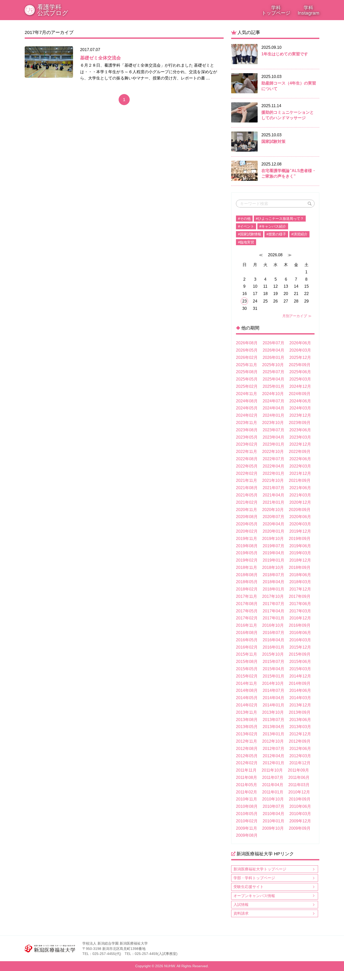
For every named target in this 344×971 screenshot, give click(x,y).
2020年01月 (273, 531)
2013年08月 (247, 719)
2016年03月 (300, 640)
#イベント (246, 226)
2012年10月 (273, 741)
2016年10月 (273, 625)
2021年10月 (273, 480)
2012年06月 (300, 748)
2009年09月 (300, 828)
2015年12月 (300, 647)
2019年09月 (300, 538)
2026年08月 (247, 343)
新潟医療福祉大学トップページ (259, 869)
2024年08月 (247, 401)
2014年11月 (246, 683)
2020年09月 (300, 510)
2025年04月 (273, 379)
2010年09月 (300, 799)
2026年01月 (273, 357)
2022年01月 (273, 473)
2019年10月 (273, 538)
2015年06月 (300, 661)
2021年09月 (300, 480)
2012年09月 (300, 741)
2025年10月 (273, 365)
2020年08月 (247, 517)
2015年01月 (273, 676)
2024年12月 (300, 386)
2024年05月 (247, 408)
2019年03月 (300, 553)
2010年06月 (300, 806)
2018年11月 (246, 567)
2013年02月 (247, 734)
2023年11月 (246, 422)
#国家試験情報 (249, 234)
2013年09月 (300, 712)
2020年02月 (247, 531)
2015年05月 (247, 669)
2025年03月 (300, 379)
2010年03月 (300, 814)
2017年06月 (300, 604)
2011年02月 (246, 792)
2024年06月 (300, 401)
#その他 (244, 219)
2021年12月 (300, 473)
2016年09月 (300, 625)
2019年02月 (247, 560)
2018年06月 (300, 575)
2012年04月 (273, 756)
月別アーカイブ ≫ (297, 316)
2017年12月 (300, 589)
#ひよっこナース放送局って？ (280, 219)
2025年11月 (246, 365)
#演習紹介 (299, 234)
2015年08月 (247, 661)
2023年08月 (247, 430)
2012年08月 (247, 748)
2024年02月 (247, 415)
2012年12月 (300, 734)
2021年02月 (247, 502)
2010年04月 (273, 814)
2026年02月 (247, 357)
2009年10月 (273, 828)
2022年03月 (300, 466)
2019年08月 (247, 546)
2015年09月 (300, 654)
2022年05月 (247, 466)
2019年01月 (273, 560)
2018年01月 (273, 589)
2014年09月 (300, 683)
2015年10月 (273, 654)
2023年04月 (273, 437)
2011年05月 (246, 785)
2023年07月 (273, 430)
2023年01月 (273, 444)
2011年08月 (246, 777)
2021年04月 (273, 495)
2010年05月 (247, 814)
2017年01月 (273, 618)
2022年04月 (273, 466)
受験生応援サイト (248, 886)
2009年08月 (247, 835)
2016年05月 (247, 640)
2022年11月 (246, 451)
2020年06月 (300, 517)
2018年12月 (300, 560)
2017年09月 (300, 596)
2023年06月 (300, 430)
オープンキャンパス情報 (254, 896)
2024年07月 (273, 401)
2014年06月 (300, 690)
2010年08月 (247, 806)
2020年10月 (273, 510)
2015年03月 (300, 669)
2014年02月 (247, 705)
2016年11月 (246, 625)
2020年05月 (247, 524)
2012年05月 (247, 756)
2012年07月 (273, 748)
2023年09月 (300, 422)
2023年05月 (247, 437)
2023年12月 (300, 415)
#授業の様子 (276, 234)
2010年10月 (273, 799)
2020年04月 (273, 524)
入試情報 (241, 904)
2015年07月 (273, 661)
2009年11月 (246, 828)
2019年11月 (246, 538)
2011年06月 (298, 777)
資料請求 (241, 913)
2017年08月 (247, 604)
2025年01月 (273, 386)
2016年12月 (300, 618)
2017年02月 (247, 618)
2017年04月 (273, 611)
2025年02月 (247, 386)
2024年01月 (273, 415)
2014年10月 (273, 683)
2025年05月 (247, 379)
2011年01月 (272, 792)
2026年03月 (300, 350)
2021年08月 (247, 488)
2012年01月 (273, 763)
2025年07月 (273, 372)
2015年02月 (247, 676)
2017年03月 (300, 611)
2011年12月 (300, 763)
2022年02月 (247, 473)
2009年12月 (300, 821)
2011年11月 (246, 770)
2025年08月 (247, 372)
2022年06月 (300, 459)
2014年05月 (247, 698)
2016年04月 (273, 640)
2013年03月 (300, 727)
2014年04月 (273, 698)
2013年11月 (246, 712)
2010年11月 (246, 799)
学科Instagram (308, 10)
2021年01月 (273, 502)
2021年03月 (300, 495)
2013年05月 (247, 727)
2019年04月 (273, 553)
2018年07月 (273, 575)
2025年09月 (300, 365)
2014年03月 (300, 698)
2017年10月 (273, 596)
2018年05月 (247, 582)
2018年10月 (273, 567)
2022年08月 (247, 459)
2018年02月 (247, 589)
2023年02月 (247, 444)
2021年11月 (246, 480)
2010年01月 (273, 821)
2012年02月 (247, 763)
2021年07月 (273, 488)
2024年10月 (273, 394)
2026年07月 (273, 343)
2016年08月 (247, 632)
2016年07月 (273, 632)
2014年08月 (247, 690)
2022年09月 (300, 451)
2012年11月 (246, 741)
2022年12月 (300, 444)
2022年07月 (273, 459)
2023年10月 (273, 422)
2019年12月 (300, 531)
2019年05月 (247, 553)
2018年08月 (247, 575)
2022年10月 (273, 451)
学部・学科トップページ (254, 878)
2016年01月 (273, 647)
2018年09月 (300, 567)
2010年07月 (273, 806)
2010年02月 (247, 821)
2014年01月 (273, 705)
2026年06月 (300, 343)
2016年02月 (247, 647)
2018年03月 (300, 582)
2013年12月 (300, 705)
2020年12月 (300, 502)
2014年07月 (273, 690)
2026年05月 (247, 350)
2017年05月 (247, 611)
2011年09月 (298, 770)
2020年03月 (300, 524)
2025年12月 (300, 357)
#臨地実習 (246, 242)
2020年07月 (273, 517)
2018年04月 (273, 582)
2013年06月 (300, 719)
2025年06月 (300, 372)
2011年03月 (298, 785)
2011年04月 (272, 785)
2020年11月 (246, 510)
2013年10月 (273, 712)
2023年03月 (300, 437)
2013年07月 (273, 719)
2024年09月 (300, 394)
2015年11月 (246, 654)
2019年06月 (300, 546)
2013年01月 (273, 734)
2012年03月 (300, 756)
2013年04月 (273, 727)
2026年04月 (273, 350)
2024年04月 (273, 408)
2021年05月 (247, 495)
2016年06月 (300, 632)
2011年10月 (272, 770)
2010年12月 (299, 792)
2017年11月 (246, 596)
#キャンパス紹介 (272, 226)
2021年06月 (300, 488)
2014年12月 (300, 676)
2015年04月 (273, 669)
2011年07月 (272, 777)
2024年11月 (246, 394)
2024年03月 (300, 408)
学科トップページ (276, 10)
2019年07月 (273, 546)
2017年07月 (273, 604)
